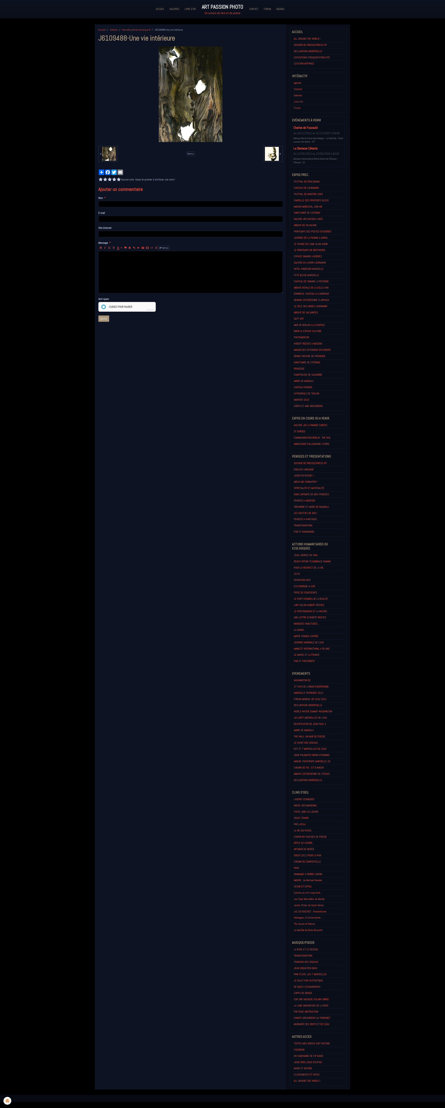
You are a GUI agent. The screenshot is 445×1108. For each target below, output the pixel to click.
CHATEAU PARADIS (303, 387)
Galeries (174, 9)
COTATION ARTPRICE (304, 63)
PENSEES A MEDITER (304, 500)
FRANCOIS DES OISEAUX (306, 962)
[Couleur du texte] (119, 248)
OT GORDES (299, 431)
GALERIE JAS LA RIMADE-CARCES (310, 425)
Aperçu (165, 247)
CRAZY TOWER (301, 818)
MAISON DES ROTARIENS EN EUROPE (312, 350)
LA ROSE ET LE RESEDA (306, 949)
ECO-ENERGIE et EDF (304, 586)
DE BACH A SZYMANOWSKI (307, 987)
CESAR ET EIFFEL (303, 886)
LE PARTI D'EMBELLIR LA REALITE (311, 599)
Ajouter (103, 318)
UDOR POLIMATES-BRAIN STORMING (311, 755)
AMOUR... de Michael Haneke (308, 880)
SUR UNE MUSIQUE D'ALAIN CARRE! (311, 999)
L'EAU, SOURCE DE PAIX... (306, 555)
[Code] (151, 248)
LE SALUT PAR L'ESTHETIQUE (308, 980)
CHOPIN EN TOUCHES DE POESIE (310, 837)
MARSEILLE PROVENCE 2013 (308, 693)
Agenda (280, 9)
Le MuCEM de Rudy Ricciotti (308, 930)
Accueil (160, 9)
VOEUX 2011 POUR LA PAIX (307, 855)
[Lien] (134, 248)
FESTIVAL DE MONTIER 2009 (308, 194)
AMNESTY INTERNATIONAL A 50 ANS (312, 648)
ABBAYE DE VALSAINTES (306, 312)
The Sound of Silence (304, 924)
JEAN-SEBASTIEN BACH (305, 968)
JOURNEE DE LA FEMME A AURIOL (311, 238)
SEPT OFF (299, 319)
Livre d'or (190, 9)
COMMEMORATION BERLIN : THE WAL (312, 437)
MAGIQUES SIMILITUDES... (306, 623)
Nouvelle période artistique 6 (136, 29)
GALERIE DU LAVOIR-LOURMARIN (310, 262)
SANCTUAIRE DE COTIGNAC (307, 213)
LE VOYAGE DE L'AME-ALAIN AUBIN (311, 244)
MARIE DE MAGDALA (304, 381)
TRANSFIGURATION (303, 525)
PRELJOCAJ (300, 824)
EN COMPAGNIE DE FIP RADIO (308, 1056)
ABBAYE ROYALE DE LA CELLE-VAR (311, 287)
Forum (267, 9)
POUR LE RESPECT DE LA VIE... (309, 567)
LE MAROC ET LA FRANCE (306, 655)
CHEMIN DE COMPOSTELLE (307, 861)
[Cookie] (7, 1101)
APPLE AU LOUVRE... (304, 843)
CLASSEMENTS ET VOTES (306, 1074)
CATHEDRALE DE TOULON (306, 393)
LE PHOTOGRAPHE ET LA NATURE (310, 611)
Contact (253, 9)
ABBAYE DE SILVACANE (305, 225)
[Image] (142, 248)
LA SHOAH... (299, 630)
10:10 (297, 574)
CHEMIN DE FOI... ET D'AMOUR (309, 767)
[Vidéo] (147, 248)
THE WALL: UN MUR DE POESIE (309, 736)
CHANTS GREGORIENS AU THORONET (312, 1018)
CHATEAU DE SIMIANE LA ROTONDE (311, 281)
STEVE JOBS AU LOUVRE (306, 812)
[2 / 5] (105, 179)
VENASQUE (299, 368)
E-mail (101, 213)
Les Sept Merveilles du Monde (309, 899)
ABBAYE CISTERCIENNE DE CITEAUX (312, 774)
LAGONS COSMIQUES (304, 799)
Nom (100, 198)
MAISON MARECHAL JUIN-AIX (308, 206)
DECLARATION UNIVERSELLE (308, 51)
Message (103, 243)
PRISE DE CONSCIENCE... (306, 592)
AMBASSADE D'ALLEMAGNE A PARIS (311, 444)
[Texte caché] (138, 248)
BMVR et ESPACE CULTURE (307, 331)
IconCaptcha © (151, 310)
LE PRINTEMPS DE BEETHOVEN (309, 250)
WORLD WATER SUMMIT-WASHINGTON (313, 711)
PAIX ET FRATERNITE (304, 661)
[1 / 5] (101, 179)
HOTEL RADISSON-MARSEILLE (308, 269)
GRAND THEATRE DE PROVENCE (310, 356)
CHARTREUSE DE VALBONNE (308, 375)
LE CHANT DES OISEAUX (306, 743)
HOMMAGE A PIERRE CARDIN (308, 874)
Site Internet (105, 228)
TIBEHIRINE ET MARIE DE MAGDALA (311, 507)
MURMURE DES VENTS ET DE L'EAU (311, 1024)
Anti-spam (103, 299)
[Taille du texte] (113, 248)
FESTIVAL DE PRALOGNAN (306, 181)
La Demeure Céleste (305, 148)
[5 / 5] (119, 179)
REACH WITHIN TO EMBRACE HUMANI (312, 561)
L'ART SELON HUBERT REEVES (309, 605)
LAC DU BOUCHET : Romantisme (310, 911)
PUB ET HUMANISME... (305, 531)
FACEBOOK (299, 1050)
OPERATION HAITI (302, 580)
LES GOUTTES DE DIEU (305, 513)
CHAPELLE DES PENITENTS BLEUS (311, 200)
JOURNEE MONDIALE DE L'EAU (309, 642)
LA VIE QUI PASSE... (303, 830)
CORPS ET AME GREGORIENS (308, 406)
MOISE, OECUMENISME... (306, 805)
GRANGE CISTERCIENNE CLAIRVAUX (311, 300)
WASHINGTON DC (302, 680)
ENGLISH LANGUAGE (304, 469)
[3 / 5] (110, 179)
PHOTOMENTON (301, 337)
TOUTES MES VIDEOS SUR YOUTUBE (312, 1043)
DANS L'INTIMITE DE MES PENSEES (311, 494)
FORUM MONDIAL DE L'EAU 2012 (310, 699)
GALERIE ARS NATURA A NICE (308, 219)
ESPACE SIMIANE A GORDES (308, 256)
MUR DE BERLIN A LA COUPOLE (309, 325)
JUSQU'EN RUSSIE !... (304, 475)
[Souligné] (109, 248)
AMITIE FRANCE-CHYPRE (306, 636)
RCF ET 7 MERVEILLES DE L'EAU (310, 749)
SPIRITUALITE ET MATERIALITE (309, 488)
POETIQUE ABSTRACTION (306, 1011)
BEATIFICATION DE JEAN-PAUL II (310, 724)
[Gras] (100, 248)
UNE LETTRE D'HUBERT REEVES (310, 617)
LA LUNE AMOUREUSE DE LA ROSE (311, 1005)
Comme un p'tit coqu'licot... (308, 893)
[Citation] (125, 248)
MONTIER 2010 (301, 400)
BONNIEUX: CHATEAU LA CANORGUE (311, 294)
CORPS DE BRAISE (303, 993)
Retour (190, 153)
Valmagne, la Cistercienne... (308, 917)
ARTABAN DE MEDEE (304, 849)
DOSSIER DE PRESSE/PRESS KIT (310, 45)
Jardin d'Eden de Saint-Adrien (309, 905)
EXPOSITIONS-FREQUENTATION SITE (312, 57)
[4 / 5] (114, 179)
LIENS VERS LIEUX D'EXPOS (308, 1062)
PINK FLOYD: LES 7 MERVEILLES (310, 974)
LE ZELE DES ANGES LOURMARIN (310, 306)
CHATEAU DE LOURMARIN (306, 188)
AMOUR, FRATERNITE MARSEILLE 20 (312, 761)
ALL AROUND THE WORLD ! (307, 39)
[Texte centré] (129, 248)
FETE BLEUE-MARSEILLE (306, 275)
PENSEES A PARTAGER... (306, 519)
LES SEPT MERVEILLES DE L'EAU (310, 717)
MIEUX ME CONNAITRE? (305, 482)
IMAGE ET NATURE (303, 1068)
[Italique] (105, 248)
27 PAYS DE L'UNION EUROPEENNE (311, 686)
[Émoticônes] (156, 248)
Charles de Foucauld (305, 128)
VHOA (296, 868)
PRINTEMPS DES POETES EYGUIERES (312, 231)
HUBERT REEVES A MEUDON (308, 343)
